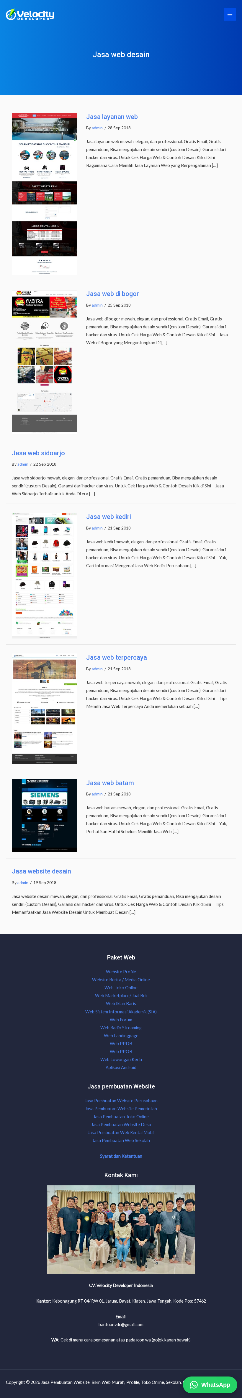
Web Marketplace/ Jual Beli (121, 995)
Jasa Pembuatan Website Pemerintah (121, 1108)
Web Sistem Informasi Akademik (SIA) (121, 1011)
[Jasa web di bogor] (44, 361)
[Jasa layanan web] (44, 193)
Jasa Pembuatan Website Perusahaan (121, 1100)
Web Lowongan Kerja (121, 1059)
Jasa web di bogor (112, 293)
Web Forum (121, 1019)
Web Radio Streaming (121, 1027)
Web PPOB (121, 1051)
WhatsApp (215, 1384)
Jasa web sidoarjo (38, 453)
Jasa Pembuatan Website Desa (121, 1124)
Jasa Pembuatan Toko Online (121, 1116)
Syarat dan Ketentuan (121, 1156)
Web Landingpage (121, 1035)
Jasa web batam (110, 783)
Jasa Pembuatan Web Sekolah (121, 1140)
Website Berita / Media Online (121, 979)
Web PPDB (121, 1043)
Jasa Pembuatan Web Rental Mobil (121, 1132)
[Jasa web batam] (44, 815)
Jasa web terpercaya (116, 657)
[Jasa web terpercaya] (44, 708)
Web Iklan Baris (121, 1003)
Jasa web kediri (108, 516)
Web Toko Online (121, 987)
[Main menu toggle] (230, 14)
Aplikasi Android (121, 1067)
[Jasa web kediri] (44, 575)
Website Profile (121, 971)
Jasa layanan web (112, 116)
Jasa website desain (41, 871)
